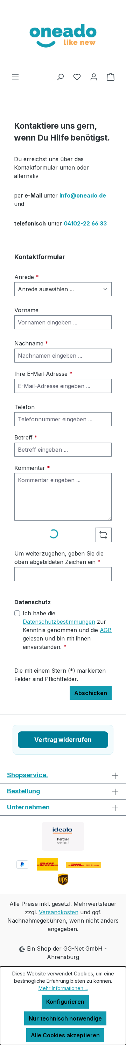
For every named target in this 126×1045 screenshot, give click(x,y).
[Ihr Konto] (93, 77)
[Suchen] (60, 77)
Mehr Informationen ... (63, 988)
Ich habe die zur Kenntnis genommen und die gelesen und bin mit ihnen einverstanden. (67, 630)
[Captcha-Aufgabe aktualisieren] (103, 535)
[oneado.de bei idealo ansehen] (63, 836)
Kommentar (32, 467)
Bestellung (23, 791)
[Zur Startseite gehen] (63, 36)
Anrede (26, 276)
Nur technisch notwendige (65, 1018)
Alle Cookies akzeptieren (65, 1035)
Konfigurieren (65, 1001)
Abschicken (90, 692)
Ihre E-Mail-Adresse (43, 373)
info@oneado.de (82, 195)
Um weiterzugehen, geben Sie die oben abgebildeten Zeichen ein (59, 557)
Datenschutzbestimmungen (59, 621)
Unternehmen (28, 807)
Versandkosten (58, 912)
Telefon (24, 406)
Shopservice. (27, 775)
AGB (106, 630)
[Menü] (15, 77)
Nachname (31, 343)
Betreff (25, 437)
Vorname (26, 310)
